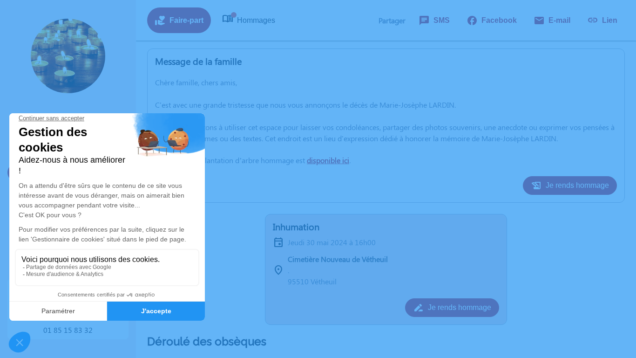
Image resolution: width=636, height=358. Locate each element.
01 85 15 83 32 (68, 330)
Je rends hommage (577, 185)
